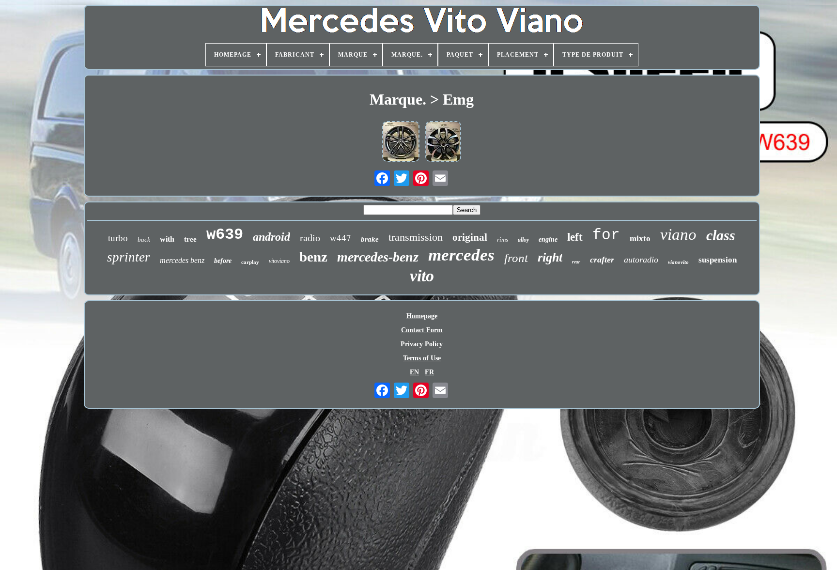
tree (190, 239)
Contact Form (422, 330)
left (575, 237)
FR (429, 372)
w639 (224, 235)
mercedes (461, 255)
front (516, 257)
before (223, 260)
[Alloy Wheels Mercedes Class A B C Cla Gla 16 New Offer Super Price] (443, 142)
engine (548, 239)
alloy (523, 239)
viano (678, 234)
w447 (340, 237)
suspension (717, 259)
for (606, 235)
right (550, 257)
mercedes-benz (377, 256)
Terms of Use (422, 358)
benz (313, 256)
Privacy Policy (422, 344)
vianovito (678, 262)
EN (414, 372)
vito (422, 276)
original (469, 237)
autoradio (641, 259)
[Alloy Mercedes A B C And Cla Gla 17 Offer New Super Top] (400, 142)
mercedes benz (182, 260)
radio (310, 237)
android (271, 237)
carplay (250, 262)
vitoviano (279, 261)
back (144, 239)
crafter (602, 259)
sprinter (128, 257)
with (167, 239)
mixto (640, 238)
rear (576, 261)
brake (370, 239)
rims (502, 239)
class (720, 235)
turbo (118, 238)
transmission (415, 237)
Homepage (421, 316)
